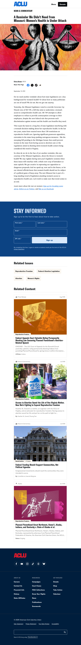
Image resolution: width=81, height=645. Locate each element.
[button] (36, 85)
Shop (55, 586)
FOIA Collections (38, 590)
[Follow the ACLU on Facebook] (16, 563)
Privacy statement (31, 624)
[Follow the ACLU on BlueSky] (43, 563)
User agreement (18, 624)
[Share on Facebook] (28, 86)
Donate (63, 4)
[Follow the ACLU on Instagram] (27, 563)
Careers (17, 582)
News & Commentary (22, 11)
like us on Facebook (46, 189)
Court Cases (36, 586)
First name (18, 223)
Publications (37, 602)
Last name (41, 223)
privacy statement (19, 249)
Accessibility (55, 624)
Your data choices (44, 624)
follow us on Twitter (26, 189)
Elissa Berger (18, 81)
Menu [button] (53, 4)
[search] (64, 632)
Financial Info (19, 590)
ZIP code (17, 238)
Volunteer (57, 594)
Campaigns (36, 582)
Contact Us (18, 586)
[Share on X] (32, 86)
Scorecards (36, 606)
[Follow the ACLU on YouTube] (21, 563)
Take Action (57, 590)
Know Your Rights (38, 594)
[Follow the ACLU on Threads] (38, 563)
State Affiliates (19, 598)
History (16, 594)
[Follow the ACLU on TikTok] (32, 563)
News (34, 598)
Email (16, 231)
